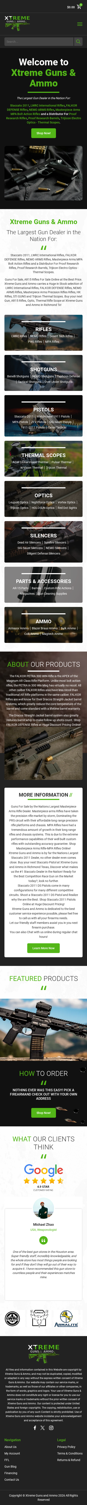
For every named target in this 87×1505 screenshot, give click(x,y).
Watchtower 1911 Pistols (53, 416)
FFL (7, 1460)
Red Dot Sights (67, 507)
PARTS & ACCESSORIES (43, 581)
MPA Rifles (52, 341)
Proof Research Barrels (43, 118)
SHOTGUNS (43, 369)
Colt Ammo (31, 633)
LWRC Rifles (19, 336)
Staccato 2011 (19, 105)
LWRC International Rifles (48, 105)
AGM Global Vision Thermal (30, 462)
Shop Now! (44, 133)
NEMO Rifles (38, 336)
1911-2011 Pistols (33, 427)
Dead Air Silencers (29, 542)
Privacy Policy (66, 1447)
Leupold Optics (18, 502)
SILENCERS (43, 536)
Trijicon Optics (19, 507)
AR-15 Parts (21, 588)
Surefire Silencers (55, 542)
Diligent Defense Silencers (43, 553)
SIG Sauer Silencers (30, 548)
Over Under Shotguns (58, 381)
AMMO (44, 621)
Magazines (27, 593)
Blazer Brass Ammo (45, 628)
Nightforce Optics (42, 502)
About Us (10, 1447)
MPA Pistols (20, 422)
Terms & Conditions (70, 1453)
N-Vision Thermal (31, 467)
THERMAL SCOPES (44, 455)
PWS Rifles (35, 341)
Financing (10, 1473)
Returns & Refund (68, 1460)
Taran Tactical (57, 427)
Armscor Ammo (18, 628)
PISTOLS (43, 410)
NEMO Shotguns (43, 376)
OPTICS (44, 495)
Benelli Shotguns (18, 376)
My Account (12, 1453)
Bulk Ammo (68, 628)
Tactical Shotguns (29, 381)
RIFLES (43, 329)
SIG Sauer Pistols (60, 422)
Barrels (36, 588)
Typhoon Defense (68, 376)
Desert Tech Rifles (61, 336)
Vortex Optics (66, 502)
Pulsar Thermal (61, 462)
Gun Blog (10, 1466)
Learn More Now (43, 948)
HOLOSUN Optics (43, 507)
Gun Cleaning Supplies (52, 593)
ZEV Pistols (38, 422)
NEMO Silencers (56, 548)
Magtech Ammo (52, 633)
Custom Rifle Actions (57, 588)
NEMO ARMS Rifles (41, 109)
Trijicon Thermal (56, 467)
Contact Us (11, 1479)
